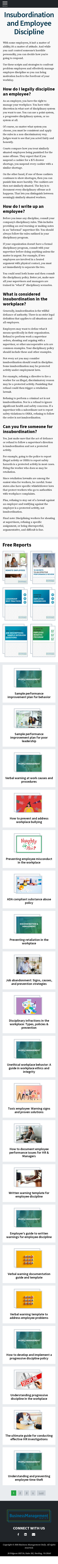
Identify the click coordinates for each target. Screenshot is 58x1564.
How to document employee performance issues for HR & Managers (29, 1152)
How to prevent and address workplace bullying (29, 820)
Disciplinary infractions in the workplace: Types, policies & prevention (29, 1024)
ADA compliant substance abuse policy (29, 901)
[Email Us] (33, 1535)
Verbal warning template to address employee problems (29, 1316)
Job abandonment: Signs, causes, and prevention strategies (29, 982)
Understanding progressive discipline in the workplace (29, 1397)
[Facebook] (18, 1535)
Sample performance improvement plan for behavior (29, 695)
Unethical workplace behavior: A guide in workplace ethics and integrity (29, 1068)
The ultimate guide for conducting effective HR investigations (29, 1437)
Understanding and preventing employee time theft (29, 1478)
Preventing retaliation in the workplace (29, 941)
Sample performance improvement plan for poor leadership (29, 737)
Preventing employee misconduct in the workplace (29, 860)
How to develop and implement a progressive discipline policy (29, 1356)
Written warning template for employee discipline (29, 1194)
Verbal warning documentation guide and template (29, 1275)
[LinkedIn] (25, 1535)
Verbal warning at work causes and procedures (29, 779)
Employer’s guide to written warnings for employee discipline (29, 1235)
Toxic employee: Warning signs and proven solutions (29, 1110)
